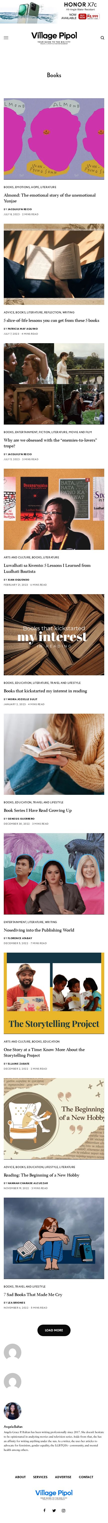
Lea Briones (16, 1302)
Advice (9, 312)
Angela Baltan (13, 1426)
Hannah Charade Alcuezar (28, 1183)
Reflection (52, 312)
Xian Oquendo (18, 579)
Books (9, 187)
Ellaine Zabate (19, 1063)
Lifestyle (51, 1167)
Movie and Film (80, 432)
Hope (35, 187)
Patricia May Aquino (23, 328)
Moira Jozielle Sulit (22, 699)
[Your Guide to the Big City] (54, 38)
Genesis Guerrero (21, 818)
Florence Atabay (20, 938)
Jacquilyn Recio (20, 209)
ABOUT (20, 1477)
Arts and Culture (17, 557)
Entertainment (26, 432)
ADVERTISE (63, 1477)
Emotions (22, 187)
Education (23, 683)
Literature (48, 187)
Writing (69, 312)
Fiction (44, 432)
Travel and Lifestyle (65, 683)
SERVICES (40, 1477)
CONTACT (86, 1477)
